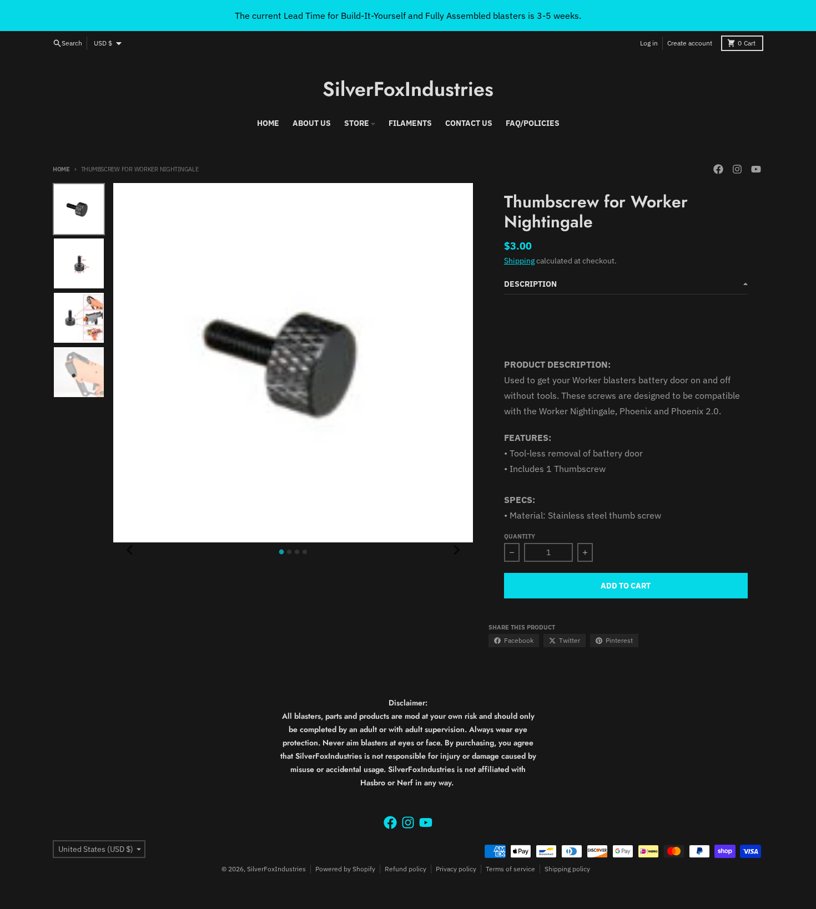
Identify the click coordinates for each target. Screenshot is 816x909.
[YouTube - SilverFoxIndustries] (756, 169)
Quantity (519, 536)
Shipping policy (567, 869)
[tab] (281, 552)
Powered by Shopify (345, 869)
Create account (689, 43)
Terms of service (510, 869)
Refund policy (405, 869)
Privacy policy (456, 869)
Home (61, 169)
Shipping (519, 261)
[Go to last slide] (130, 550)
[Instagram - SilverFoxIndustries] (737, 169)
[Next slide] (456, 550)
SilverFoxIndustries (408, 89)
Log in (649, 43)
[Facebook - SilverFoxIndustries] (718, 169)
